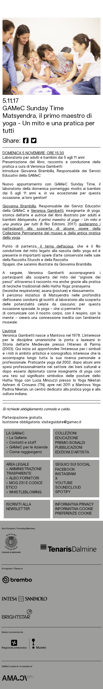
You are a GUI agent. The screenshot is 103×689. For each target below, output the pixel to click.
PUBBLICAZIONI (68, 447)
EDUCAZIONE (66, 438)
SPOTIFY (62, 492)
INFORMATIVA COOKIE (74, 509)
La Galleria (18, 438)
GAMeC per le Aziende (28, 447)
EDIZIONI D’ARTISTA (72, 452)
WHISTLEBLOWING (25, 492)
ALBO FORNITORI (24, 478)
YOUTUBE (63, 483)
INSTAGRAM (65, 474)
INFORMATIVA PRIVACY (74, 504)
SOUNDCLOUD (65, 487)
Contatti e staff (22, 442)
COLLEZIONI (65, 433)
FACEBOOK (65, 469)
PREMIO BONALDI (70, 443)
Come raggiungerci (25, 452)
